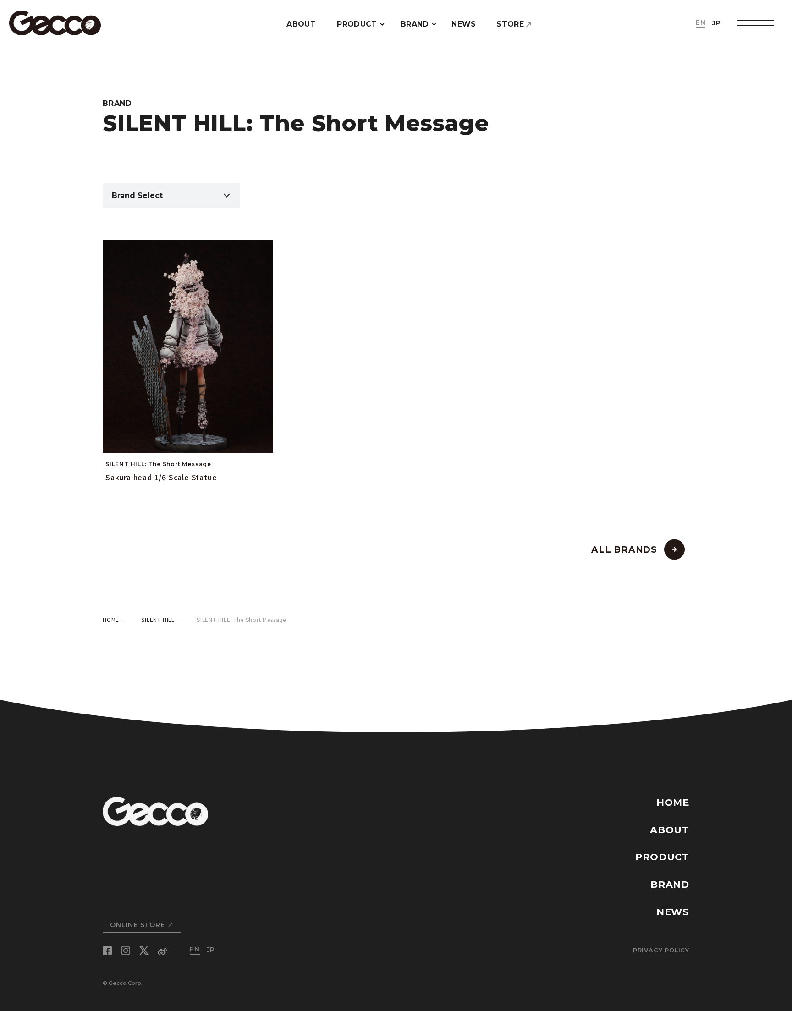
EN (701, 22)
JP (716, 23)
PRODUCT (357, 24)
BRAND (415, 24)
